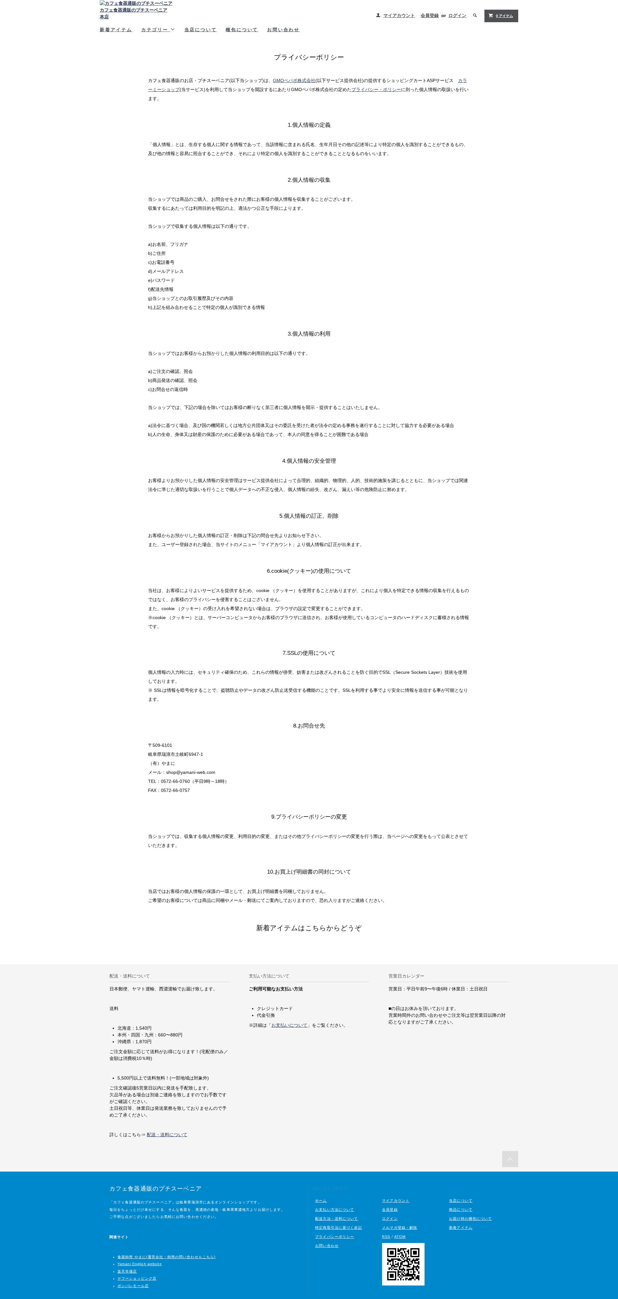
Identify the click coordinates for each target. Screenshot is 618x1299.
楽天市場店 (127, 1271)
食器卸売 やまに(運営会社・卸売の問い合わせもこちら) (166, 1257)
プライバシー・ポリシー (376, 89)
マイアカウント (399, 15)
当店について (200, 29)
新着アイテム (116, 29)
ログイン (457, 15)
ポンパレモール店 (133, 1286)
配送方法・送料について (336, 1218)
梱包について (242, 29)
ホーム (321, 1200)
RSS (386, 1237)
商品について (461, 1209)
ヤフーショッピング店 (136, 1278)
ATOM (400, 1237)
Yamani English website (139, 1264)
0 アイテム (504, 16)
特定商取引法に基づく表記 (338, 1227)
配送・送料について (167, 1134)
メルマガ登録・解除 (399, 1227)
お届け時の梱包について (470, 1218)
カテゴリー (155, 29)
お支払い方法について (334, 1209)
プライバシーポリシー (334, 1237)
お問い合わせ (283, 29)
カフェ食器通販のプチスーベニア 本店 (133, 13)
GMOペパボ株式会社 (294, 80)
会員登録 (430, 15)
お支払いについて (289, 1025)
